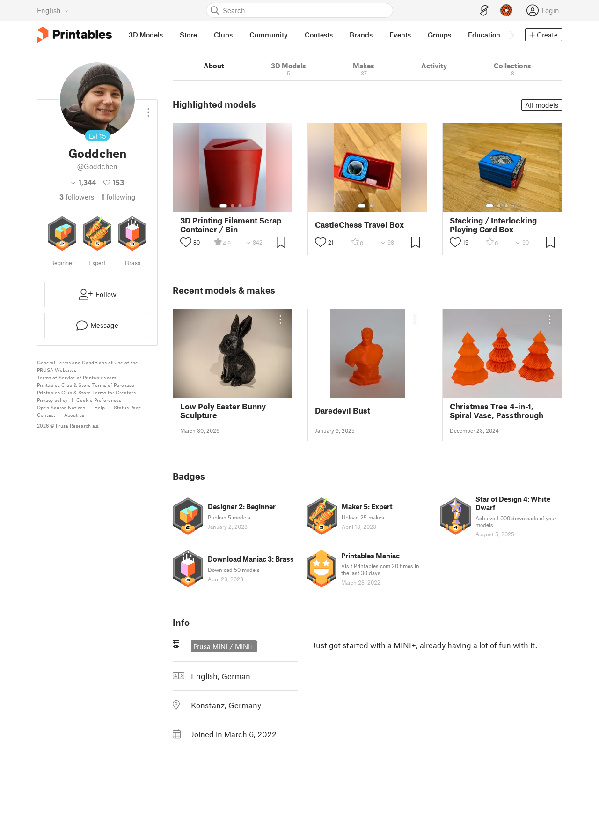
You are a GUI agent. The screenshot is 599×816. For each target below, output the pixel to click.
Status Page (127, 407)
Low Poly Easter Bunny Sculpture (223, 411)
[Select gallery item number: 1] (223, 206)
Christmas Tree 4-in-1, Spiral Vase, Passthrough (496, 411)
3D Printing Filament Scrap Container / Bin (230, 225)
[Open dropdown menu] (148, 108)
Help (99, 407)
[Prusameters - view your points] (506, 10)
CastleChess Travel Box (359, 224)
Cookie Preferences (98, 400)
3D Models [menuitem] (146, 34)
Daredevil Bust (342, 410)
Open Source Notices (61, 407)
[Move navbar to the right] (511, 35)
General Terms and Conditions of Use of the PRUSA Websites (87, 366)
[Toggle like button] (185, 242)
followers (76, 197)
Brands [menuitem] (361, 34)
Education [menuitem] (484, 34)
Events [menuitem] (400, 34)
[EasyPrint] (484, 10)
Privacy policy (52, 400)
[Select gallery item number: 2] (232, 206)
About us (74, 415)
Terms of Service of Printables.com (76, 377)
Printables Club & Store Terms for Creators (86, 392)
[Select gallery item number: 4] (514, 206)
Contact (46, 415)
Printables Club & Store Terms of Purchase (85, 385)
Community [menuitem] (268, 34)
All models (541, 105)
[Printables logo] (74, 35)
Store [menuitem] (188, 34)
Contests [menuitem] (319, 34)
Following (119, 197)
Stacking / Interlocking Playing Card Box (493, 225)
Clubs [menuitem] (223, 34)
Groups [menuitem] (439, 34)
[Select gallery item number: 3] (240, 206)
